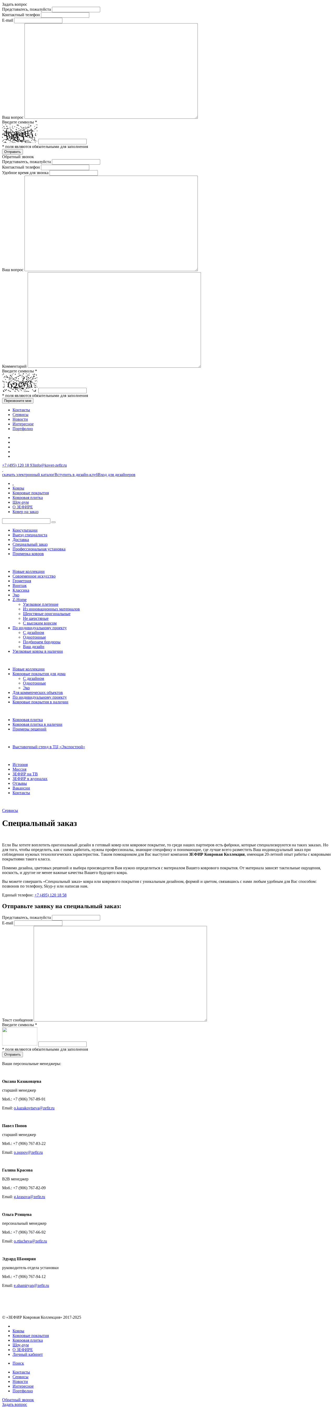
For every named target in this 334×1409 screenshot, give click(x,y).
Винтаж (20, 585)
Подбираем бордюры (42, 642)
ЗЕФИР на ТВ (25, 774)
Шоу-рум (21, 502)
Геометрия (22, 581)
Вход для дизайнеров (116, 474)
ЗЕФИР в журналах (30, 778)
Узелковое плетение (40, 604)
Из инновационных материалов (51, 609)
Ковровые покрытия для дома (39, 673)
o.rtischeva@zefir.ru (30, 1241)
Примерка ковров (28, 553)
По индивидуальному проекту (40, 628)
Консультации (25, 530)
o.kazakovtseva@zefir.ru (34, 1108)
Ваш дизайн (33, 646)
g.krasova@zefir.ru (29, 1196)
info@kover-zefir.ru (50, 465)
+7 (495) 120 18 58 (50, 895)
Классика (21, 590)
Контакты (21, 410)
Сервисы (20, 414)
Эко (16, 595)
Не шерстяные (36, 618)
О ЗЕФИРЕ (23, 507)
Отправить (12, 152)
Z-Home (20, 599)
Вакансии (21, 788)
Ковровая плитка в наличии (37, 724)
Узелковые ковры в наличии (38, 651)
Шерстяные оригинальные (46, 613)
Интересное (23, 424)
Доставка (21, 539)
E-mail (7, 20)
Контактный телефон (21, 15)
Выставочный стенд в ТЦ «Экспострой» (49, 747)
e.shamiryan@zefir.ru (31, 1285)
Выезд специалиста (30, 535)
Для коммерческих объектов (38, 692)
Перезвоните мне (17, 401)
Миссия (19, 769)
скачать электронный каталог (28, 474)
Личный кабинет (28, 1354)
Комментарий (14, 366)
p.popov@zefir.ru (28, 1152)
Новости (20, 419)
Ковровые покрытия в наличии (40, 702)
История (20, 764)
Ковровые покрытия (31, 493)
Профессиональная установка (39, 549)
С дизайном (33, 632)
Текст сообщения (17, 1020)
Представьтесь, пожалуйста (26, 9)
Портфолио (23, 428)
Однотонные (34, 637)
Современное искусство (34, 576)
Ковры (18, 488)
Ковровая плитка (28, 497)
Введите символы (19, 122)
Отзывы (20, 783)
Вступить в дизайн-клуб (76, 474)
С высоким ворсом (40, 623)
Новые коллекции (29, 571)
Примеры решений (29, 729)
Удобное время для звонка (25, 172)
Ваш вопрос (12, 117)
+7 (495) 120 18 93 (18, 465)
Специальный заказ (30, 544)
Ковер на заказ (25, 511)
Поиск (18, 1363)
